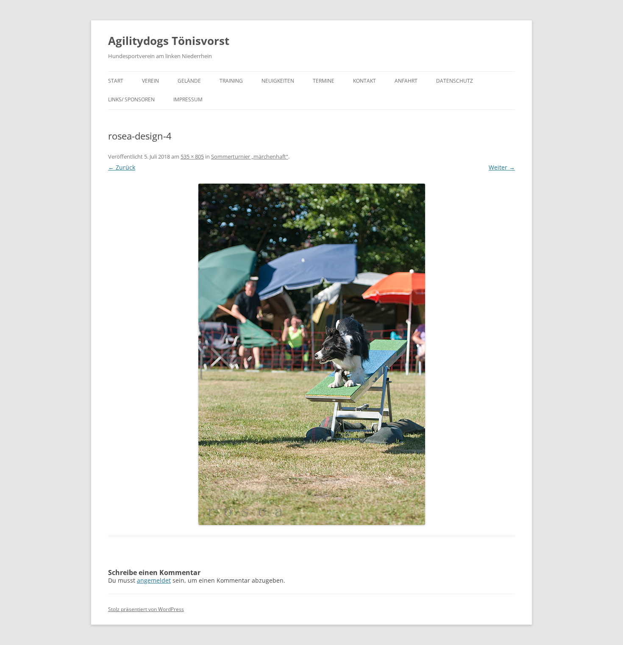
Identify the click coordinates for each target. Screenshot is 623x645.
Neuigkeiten (277, 80)
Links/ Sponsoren (131, 99)
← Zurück (121, 167)
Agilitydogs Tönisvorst (168, 40)
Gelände (189, 80)
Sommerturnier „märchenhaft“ (249, 156)
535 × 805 (192, 156)
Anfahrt (406, 80)
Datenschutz (454, 80)
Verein (150, 80)
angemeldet (154, 580)
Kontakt (364, 80)
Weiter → (502, 167)
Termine (323, 80)
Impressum (188, 99)
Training (231, 80)
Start (115, 80)
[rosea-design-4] (311, 354)
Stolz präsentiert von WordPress (146, 609)
